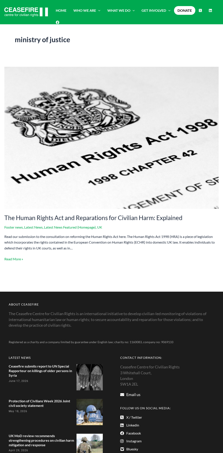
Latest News (33, 227)
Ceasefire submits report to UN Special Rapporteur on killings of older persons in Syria (40, 370)
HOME (61, 10)
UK (99, 227)
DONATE (184, 10)
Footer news (13, 227)
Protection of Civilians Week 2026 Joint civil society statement (39, 403)
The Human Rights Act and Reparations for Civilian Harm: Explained (93, 217)
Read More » (13, 258)
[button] (98, 10)
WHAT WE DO (118, 10)
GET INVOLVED (154, 10)
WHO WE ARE (84, 10)
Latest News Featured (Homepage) (70, 227)
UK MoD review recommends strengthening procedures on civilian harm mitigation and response (41, 440)
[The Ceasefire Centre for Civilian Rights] (26, 12)
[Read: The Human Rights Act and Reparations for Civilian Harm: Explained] (111, 137)
